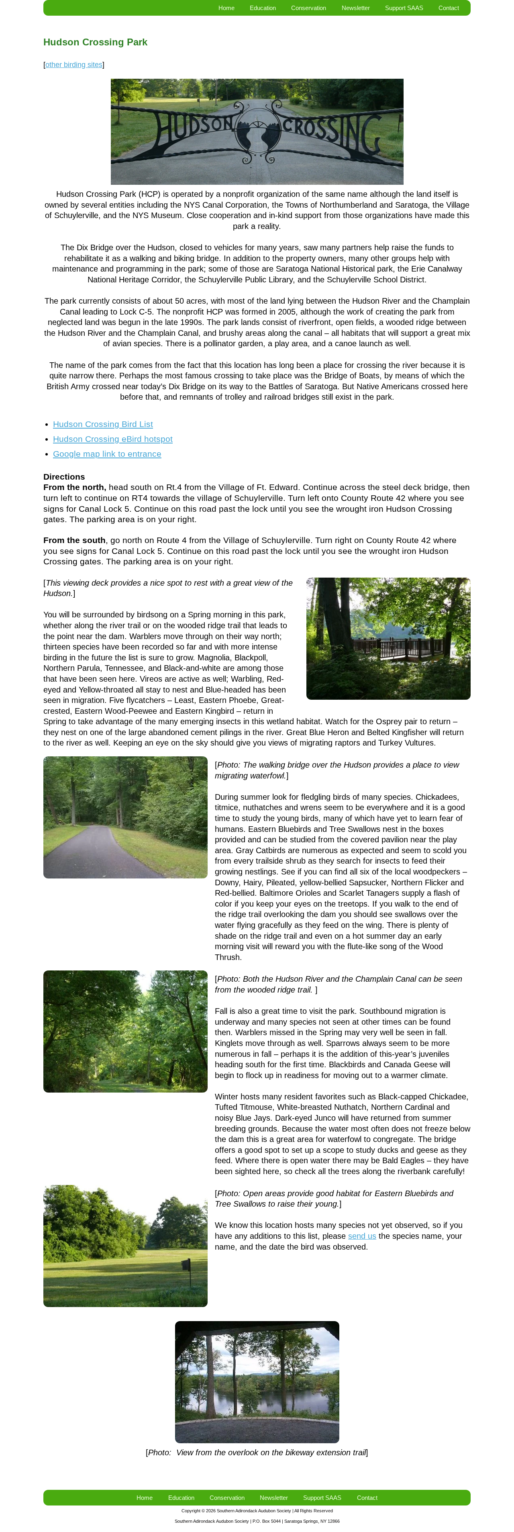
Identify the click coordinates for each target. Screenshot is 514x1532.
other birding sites (73, 64)
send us (362, 1236)
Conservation (308, 7)
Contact (449, 7)
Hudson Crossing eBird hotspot (113, 439)
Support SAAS (404, 7)
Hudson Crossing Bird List (103, 424)
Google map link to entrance (107, 454)
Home (226, 7)
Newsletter (356, 7)
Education (263, 7)
